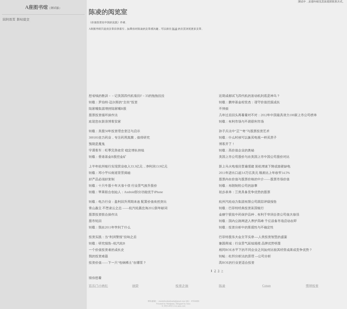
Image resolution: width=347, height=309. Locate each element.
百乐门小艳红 (98, 286)
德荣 (135, 286)
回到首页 (9, 19)
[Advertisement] (209, 61)
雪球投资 (312, 286)
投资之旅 (182, 286)
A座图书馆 (36, 7)
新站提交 (23, 19)
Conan (266, 285)
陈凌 (174, 28)
